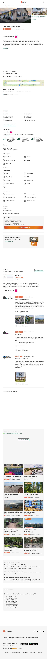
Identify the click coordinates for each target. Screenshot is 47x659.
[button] (3, 2)
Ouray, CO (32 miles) (11, 596)
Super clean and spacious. (22, 299)
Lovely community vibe (21, 358)
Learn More (6, 135)
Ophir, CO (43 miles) (11, 607)
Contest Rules (25, 652)
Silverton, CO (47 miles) (11, 598)
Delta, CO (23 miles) (11, 602)
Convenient (18, 334)
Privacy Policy (32, 652)
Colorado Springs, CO (18, 224)
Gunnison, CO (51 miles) (11, 605)
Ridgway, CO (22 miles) (11, 601)
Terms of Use (39, 652)
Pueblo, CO (16, 223)
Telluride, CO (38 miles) (11, 599)
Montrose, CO (16, 6)
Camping (5, 6)
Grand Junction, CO (17, 220)
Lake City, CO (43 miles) (12, 604)
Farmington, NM (17, 221)
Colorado (10, 6)
